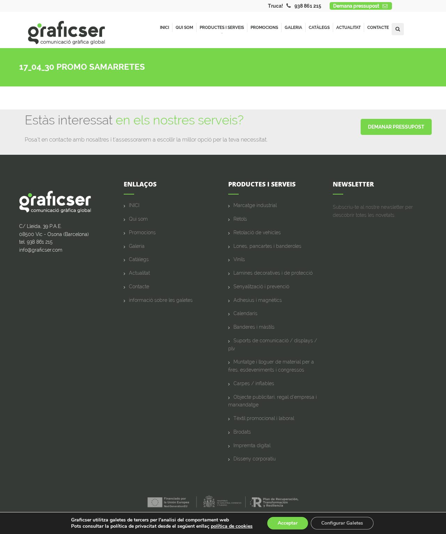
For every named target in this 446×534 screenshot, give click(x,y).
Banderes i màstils (254, 327)
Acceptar (288, 523)
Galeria (293, 27)
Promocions (264, 27)
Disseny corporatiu (254, 458)
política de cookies (232, 526)
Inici (164, 27)
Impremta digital (251, 445)
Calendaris (245, 313)
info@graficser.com (40, 250)
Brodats (242, 432)
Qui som (184, 27)
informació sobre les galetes (161, 300)
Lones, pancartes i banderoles (267, 246)
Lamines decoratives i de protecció (273, 273)
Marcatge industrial (255, 205)
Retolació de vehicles (257, 232)
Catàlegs (319, 27)
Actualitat (348, 27)
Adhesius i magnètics (257, 300)
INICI (134, 205)
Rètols (240, 219)
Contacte (378, 27)
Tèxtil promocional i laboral (263, 418)
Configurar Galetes (342, 523)
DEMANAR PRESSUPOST (396, 127)
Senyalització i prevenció (261, 286)
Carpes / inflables (253, 383)
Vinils (239, 259)
